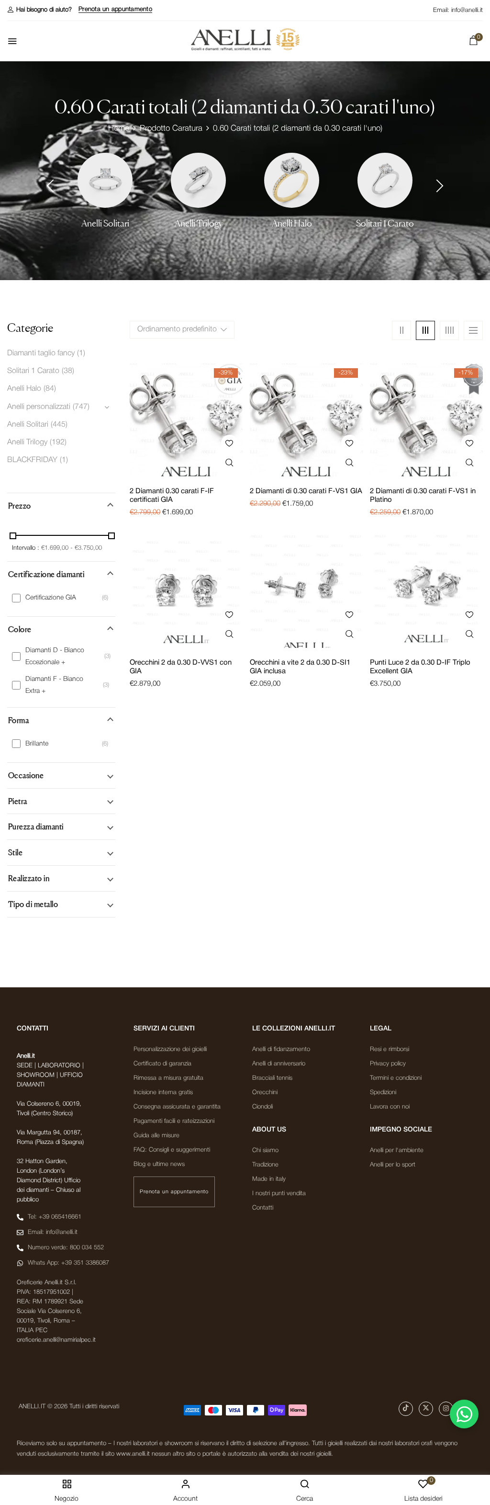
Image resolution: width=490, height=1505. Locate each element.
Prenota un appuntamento (115, 9)
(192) (58, 442)
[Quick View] (229, 462)
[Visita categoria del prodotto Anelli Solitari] (105, 180)
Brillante (36, 744)
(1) (81, 353)
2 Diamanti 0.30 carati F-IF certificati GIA (172, 495)
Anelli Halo (292, 223)
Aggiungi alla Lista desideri (229, 443)
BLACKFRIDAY (32, 460)
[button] (39, 10)
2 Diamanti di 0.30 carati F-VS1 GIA (306, 491)
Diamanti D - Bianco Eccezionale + (54, 656)
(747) (81, 407)
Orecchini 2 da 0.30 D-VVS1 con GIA (181, 667)
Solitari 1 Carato (385, 223)
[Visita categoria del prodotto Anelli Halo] (291, 180)
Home (118, 128)
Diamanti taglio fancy (41, 353)
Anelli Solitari (105, 223)
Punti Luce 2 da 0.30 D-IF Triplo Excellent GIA (420, 667)
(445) (59, 424)
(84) (50, 388)
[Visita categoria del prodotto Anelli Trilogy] (198, 180)
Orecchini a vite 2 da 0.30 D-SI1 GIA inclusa (300, 667)
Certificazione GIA (50, 598)
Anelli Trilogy (199, 223)
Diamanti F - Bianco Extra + (54, 685)
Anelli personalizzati (38, 407)
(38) (68, 371)
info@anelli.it (467, 10)
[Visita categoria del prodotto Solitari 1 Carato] (384, 180)
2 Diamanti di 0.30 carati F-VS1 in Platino (423, 495)
